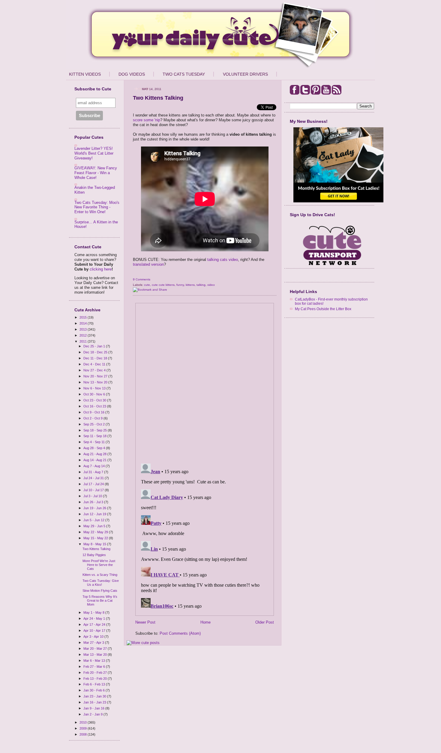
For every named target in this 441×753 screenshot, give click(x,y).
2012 (84, 335)
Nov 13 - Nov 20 (95, 382)
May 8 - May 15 (95, 544)
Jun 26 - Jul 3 (93, 502)
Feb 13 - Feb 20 (95, 678)
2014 (84, 323)
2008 (84, 734)
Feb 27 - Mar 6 (94, 666)
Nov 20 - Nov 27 (95, 376)
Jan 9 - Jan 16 (94, 708)
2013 (84, 329)
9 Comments (141, 279)
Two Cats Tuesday (184, 74)
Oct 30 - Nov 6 (94, 394)
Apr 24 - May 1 (94, 618)
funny (180, 284)
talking (201, 284)
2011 (84, 341)
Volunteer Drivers (245, 74)
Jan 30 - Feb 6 (94, 690)
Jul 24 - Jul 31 (94, 478)
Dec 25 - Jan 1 (94, 346)
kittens (190, 284)
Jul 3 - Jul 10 (93, 496)
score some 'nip (146, 120)
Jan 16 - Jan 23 (95, 702)
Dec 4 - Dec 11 (94, 364)
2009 (84, 728)
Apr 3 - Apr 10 (93, 636)
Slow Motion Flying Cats (99, 590)
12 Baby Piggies (94, 555)
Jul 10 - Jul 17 (94, 490)
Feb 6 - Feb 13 (94, 684)
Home (205, 622)
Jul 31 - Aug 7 (93, 472)
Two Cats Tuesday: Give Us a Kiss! (100, 582)
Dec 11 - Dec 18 (95, 358)
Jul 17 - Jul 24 (94, 484)
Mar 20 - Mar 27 (95, 648)
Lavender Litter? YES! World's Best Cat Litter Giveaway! (93, 153)
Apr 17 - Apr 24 (94, 624)
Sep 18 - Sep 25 (95, 430)
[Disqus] (205, 381)
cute (147, 284)
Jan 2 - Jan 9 (93, 714)
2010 (84, 722)
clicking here (101, 269)
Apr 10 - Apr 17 (94, 630)
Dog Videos (131, 74)
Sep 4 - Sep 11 (94, 442)
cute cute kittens (163, 284)
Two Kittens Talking (96, 549)
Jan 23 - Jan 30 (95, 696)
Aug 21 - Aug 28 (95, 454)
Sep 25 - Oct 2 (94, 424)
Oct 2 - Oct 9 (93, 418)
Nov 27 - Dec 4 (94, 370)
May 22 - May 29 (96, 532)
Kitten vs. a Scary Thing (99, 574)
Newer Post (145, 622)
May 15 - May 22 (96, 538)
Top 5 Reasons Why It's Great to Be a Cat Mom (99, 600)
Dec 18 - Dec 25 (95, 352)
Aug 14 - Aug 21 (95, 460)
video (211, 284)
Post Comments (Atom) (180, 633)
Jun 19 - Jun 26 (95, 508)
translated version (148, 264)
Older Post (264, 622)
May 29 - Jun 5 (94, 526)
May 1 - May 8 (94, 612)
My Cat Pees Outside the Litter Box (323, 309)
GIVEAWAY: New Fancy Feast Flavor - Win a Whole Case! (95, 173)
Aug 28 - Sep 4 (94, 448)
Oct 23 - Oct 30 (95, 400)
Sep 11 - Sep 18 (95, 436)
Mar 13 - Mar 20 (95, 654)
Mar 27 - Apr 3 (94, 642)
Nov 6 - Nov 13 (94, 388)
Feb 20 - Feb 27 (95, 672)
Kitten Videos (85, 74)
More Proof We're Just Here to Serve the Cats (98, 564)
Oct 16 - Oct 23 (95, 406)
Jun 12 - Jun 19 (95, 514)
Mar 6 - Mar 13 (94, 660)
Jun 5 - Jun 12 (94, 520)
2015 (84, 317)
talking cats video (222, 259)
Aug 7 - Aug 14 (94, 466)
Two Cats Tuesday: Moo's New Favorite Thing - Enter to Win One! (96, 207)
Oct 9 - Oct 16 (94, 412)
